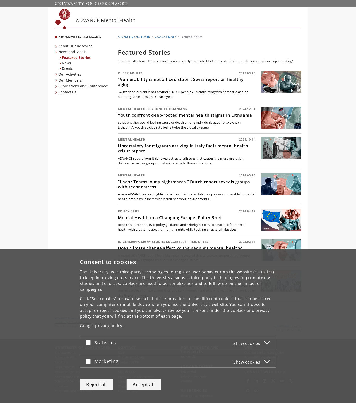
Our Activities (69, 74)
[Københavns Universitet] (62, 19)
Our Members (70, 80)
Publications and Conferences (83, 86)
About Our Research (75, 46)
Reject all (96, 384)
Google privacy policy (101, 325)
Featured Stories (76, 57)
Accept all (144, 384)
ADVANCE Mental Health (79, 37)
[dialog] (178, 326)
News (66, 63)
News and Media (72, 51)
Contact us (67, 92)
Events (67, 68)
